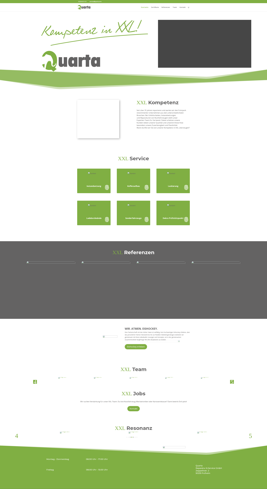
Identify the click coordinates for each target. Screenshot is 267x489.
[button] (132, 384)
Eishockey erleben (136, 346)
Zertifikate (155, 7)
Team (175, 7)
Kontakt (183, 7)
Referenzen (166, 7)
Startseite (144, 7)
